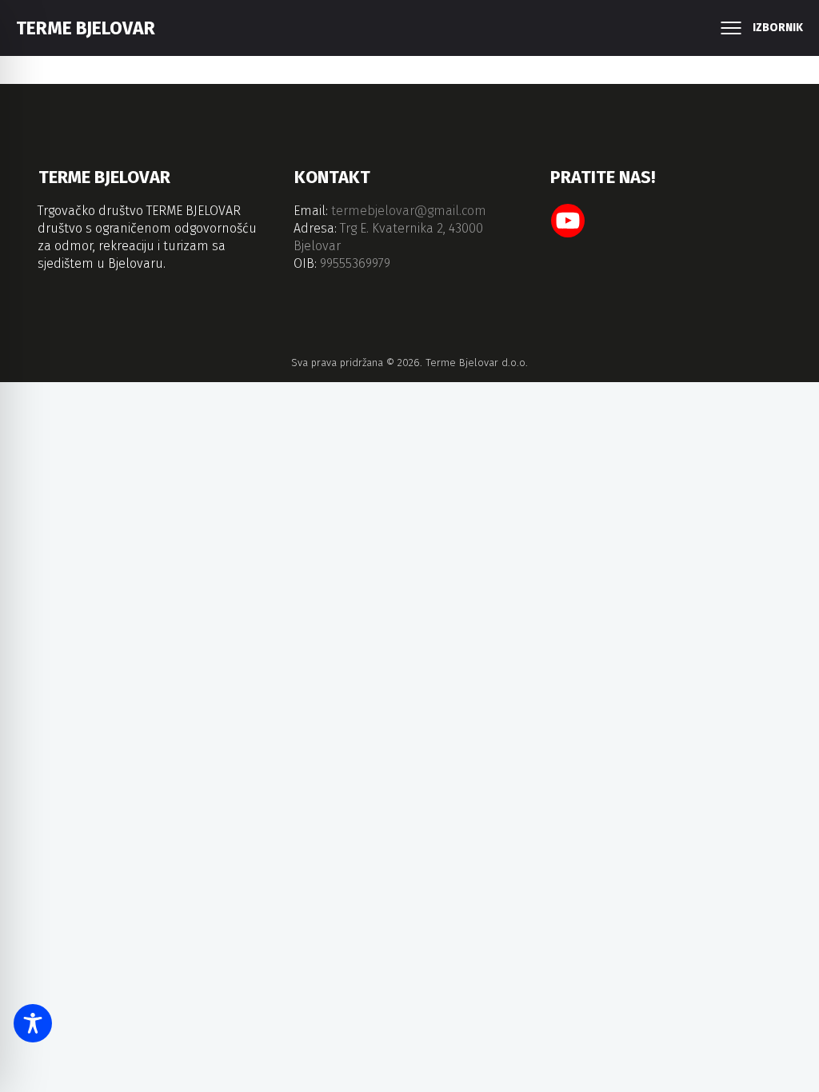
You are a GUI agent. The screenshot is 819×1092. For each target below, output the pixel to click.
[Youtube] (568, 220)
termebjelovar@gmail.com (408, 210)
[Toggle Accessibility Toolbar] (33, 1023)
